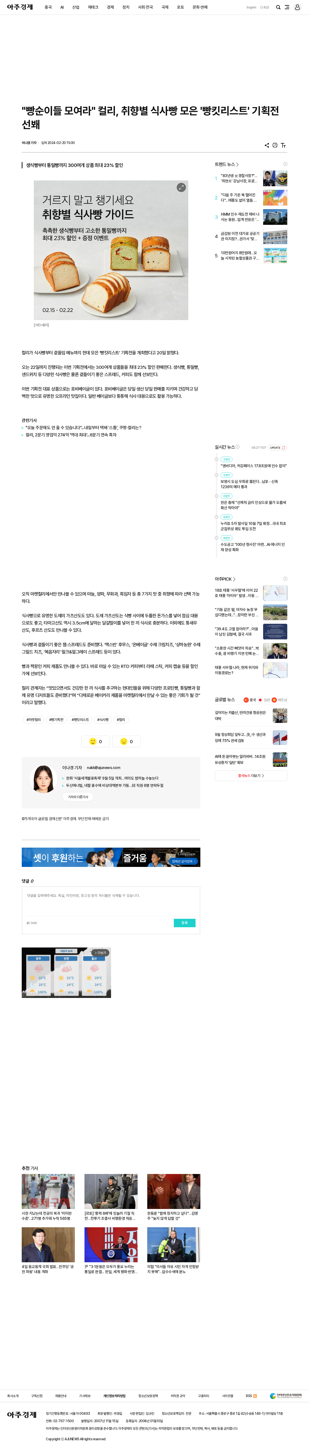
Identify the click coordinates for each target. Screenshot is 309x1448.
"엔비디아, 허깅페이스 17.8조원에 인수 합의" (254, 466)
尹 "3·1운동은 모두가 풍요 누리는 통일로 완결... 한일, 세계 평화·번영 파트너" (109, 1269)
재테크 (93, 7)
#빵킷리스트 (80, 720)
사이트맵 (227, 1396)
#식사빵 (102, 720)
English (251, 7)
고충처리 (203, 1396)
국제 (165, 7)
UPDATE (275, 447)
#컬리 (121, 720)
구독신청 (36, 1396)
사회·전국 (145, 7)
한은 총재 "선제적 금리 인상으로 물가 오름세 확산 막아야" (253, 505)
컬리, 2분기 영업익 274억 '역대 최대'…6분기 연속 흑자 (71, 434)
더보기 (237, 777)
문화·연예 (200, 7)
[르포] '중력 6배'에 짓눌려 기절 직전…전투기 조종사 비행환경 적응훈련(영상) (109, 1216)
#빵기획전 (56, 720)
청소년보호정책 (148, 1396)
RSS (249, 1396)
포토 (180, 7)
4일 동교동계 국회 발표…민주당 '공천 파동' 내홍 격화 (48, 1269)
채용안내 (60, 1396)
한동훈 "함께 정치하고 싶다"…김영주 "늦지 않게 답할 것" (172, 1216)
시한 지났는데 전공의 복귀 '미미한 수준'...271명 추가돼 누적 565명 (47, 1216)
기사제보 (84, 1396)
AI (62, 7)
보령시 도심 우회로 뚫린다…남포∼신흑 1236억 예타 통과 (249, 484)
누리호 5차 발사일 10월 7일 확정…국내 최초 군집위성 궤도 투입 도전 (253, 526)
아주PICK (223, 579)
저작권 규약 (178, 1396)
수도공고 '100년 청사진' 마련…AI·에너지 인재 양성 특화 (253, 547)
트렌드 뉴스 (225, 164)
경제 (110, 7)
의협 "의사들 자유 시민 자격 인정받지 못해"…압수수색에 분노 (173, 1269)
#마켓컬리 (34, 720)
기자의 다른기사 (78, 797)
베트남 (282, 700)
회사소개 (12, 1396)
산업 (75, 7)
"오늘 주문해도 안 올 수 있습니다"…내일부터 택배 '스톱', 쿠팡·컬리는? (83, 427)
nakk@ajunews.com (103, 767)
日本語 (264, 7)
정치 (125, 7)
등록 (185, 923)
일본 (267, 700)
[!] (285, 164)
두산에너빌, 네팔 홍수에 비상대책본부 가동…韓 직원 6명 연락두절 (114, 785)
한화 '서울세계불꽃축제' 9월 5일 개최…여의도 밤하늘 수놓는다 (112, 778)
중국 (48, 7)
